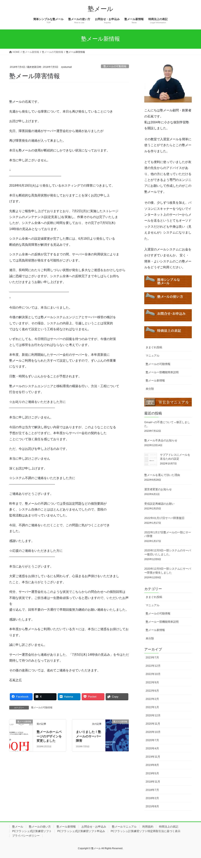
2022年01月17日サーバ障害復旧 (164, 518)
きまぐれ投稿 (154, 347)
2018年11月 (153, 781)
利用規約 (147, 826)
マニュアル (152, 355)
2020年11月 (153, 723)
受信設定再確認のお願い (159, 503)
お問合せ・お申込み (93, 826)
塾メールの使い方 (40, 826)
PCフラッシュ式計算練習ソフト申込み (81, 831)
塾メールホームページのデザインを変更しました (49, 736)
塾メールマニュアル (124, 826)
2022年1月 (152, 707)
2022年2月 (152, 698)
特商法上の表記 (168, 826)
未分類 (150, 388)
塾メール (17, 826)
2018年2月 (152, 798)
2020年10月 (153, 731)
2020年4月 (152, 748)
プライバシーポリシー (26, 835)
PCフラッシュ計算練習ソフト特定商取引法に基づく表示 (145, 831)
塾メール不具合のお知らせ (160, 440)
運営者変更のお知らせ (158, 489)
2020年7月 (152, 740)
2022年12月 (153, 665)
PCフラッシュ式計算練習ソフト (32, 831)
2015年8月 (152, 806)
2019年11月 (153, 756)
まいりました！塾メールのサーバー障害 (88, 736)
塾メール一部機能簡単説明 (162, 372)
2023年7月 (152, 657)
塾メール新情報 (155, 380)
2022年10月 (153, 674)
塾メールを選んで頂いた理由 (162, 475)
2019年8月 (152, 764)
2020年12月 (153, 715)
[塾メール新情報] (21, 726)
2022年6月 (152, 690)
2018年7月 (152, 789)
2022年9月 (152, 682)
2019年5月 (152, 773)
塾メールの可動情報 (114, 66)
